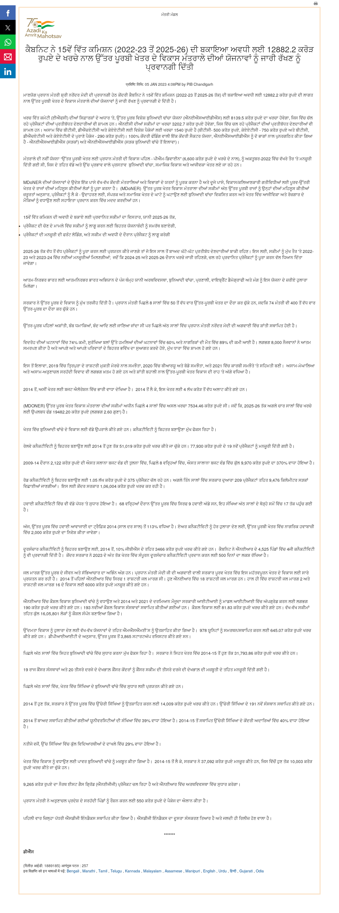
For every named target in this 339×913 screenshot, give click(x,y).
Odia (260, 870)
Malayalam (153, 870)
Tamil (103, 870)
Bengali (73, 870)
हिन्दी (233, 870)
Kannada (133, 870)
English (209, 870)
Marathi (89, 870)
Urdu (223, 870)
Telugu (116, 870)
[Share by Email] (8, 56)
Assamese (174, 870)
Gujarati (246, 870)
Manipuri (193, 870)
